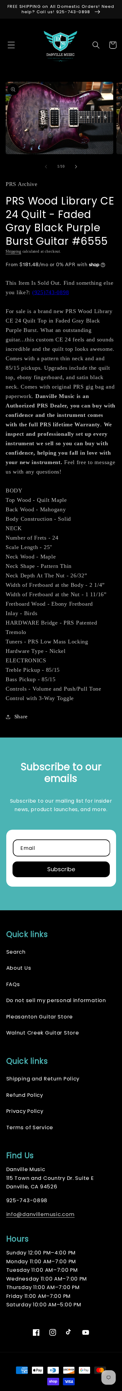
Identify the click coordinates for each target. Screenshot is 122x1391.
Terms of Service (29, 1127)
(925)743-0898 (50, 292)
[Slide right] (76, 167)
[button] (9, 45)
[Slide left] (46, 167)
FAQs (13, 984)
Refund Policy (24, 1095)
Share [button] (21, 717)
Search (16, 952)
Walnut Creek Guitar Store (42, 1032)
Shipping (13, 251)
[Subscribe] (61, 869)
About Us (18, 968)
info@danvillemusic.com (40, 1214)
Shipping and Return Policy (43, 1078)
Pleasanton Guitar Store (39, 1016)
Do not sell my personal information (56, 1000)
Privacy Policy (24, 1111)
